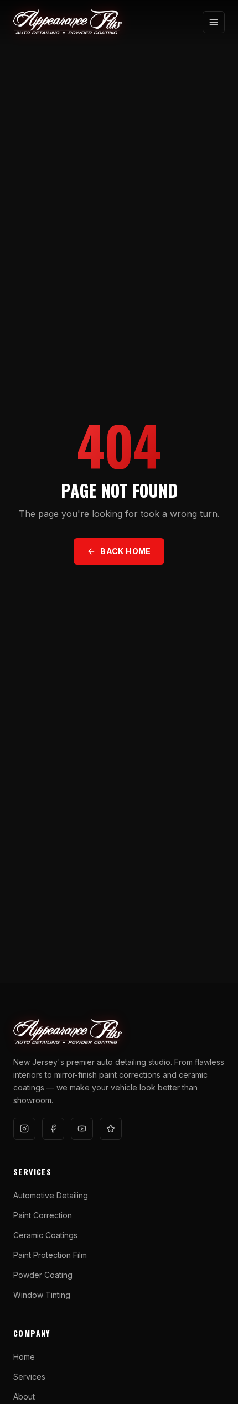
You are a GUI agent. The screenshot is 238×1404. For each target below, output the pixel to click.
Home (24, 1356)
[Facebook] (53, 1129)
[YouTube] (82, 1129)
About (24, 1396)
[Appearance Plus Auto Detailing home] (67, 22)
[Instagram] (24, 1129)
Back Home (125, 551)
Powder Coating (43, 1275)
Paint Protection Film (50, 1255)
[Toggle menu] (214, 22)
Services (29, 1376)
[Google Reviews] (111, 1129)
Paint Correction (42, 1215)
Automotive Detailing (50, 1195)
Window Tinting (41, 1294)
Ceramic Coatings (45, 1235)
